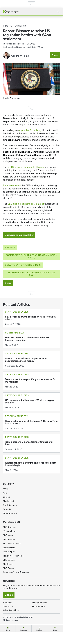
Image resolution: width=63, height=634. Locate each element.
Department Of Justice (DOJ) (23, 265)
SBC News (8, 535)
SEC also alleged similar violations (26, 204)
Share (55, 55)
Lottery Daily (9, 547)
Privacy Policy (38, 606)
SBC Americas (9, 527)
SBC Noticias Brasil (12, 543)
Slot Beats (8, 564)
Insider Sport (9, 551)
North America (10, 505)
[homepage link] (10, 11)
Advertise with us (11, 610)
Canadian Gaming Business (16, 572)
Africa (5, 488)
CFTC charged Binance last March (26, 167)
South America (10, 513)
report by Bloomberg (30, 130)
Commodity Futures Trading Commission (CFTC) (31, 256)
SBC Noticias (9, 539)
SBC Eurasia (8, 560)
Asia (5, 493)
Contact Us (8, 606)
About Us (7, 602)
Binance (10, 247)
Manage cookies (39, 602)
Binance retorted (12, 185)
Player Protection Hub (13, 555)
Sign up (9, 595)
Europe (6, 497)
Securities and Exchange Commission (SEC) (31, 274)
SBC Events (8, 568)
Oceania (7, 509)
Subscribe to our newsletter (19, 235)
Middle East (8, 501)
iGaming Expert (10, 531)
